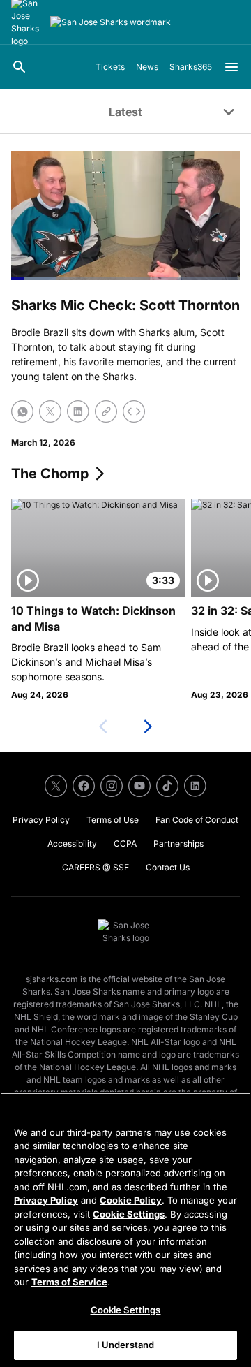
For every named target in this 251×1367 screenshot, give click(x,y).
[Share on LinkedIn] (78, 411)
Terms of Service (69, 1281)
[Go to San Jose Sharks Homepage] (110, 22)
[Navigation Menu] (231, 67)
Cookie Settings (129, 1214)
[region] (125, 1229)
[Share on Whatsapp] (22, 411)
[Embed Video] (134, 411)
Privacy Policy (46, 1200)
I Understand (126, 1344)
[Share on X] (50, 411)
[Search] (19, 67)
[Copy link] (106, 411)
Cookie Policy (131, 1200)
